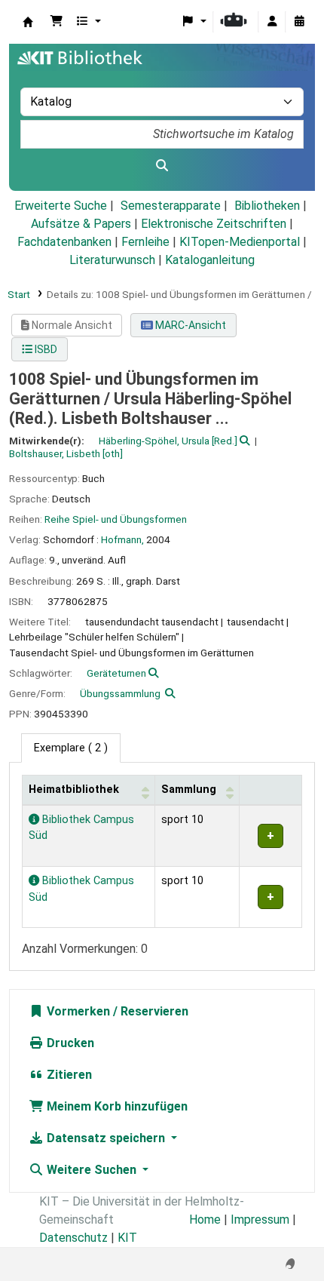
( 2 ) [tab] (71, 748)
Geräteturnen (116, 673)
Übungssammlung (120, 693)
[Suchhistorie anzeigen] (299, 22)
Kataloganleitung (210, 260)
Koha (28, 22)
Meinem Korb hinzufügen (116, 1106)
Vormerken (77, 1011)
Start (19, 294)
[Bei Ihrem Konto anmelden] (272, 22)
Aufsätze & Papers (81, 224)
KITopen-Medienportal (239, 242)
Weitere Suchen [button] (91, 1170)
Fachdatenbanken (64, 242)
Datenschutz (73, 1237)
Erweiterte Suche (60, 205)
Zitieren (68, 1075)
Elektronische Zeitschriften (213, 224)
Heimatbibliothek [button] (74, 789)
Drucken (69, 1043)
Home (205, 1219)
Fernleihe (145, 242)
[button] (56, 22)
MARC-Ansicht (189, 325)
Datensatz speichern (106, 1138)
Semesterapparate (171, 205)
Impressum (260, 1219)
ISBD (44, 349)
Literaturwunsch (112, 260)
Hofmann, (122, 539)
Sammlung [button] (188, 789)
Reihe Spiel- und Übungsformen (115, 519)
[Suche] (162, 166)
